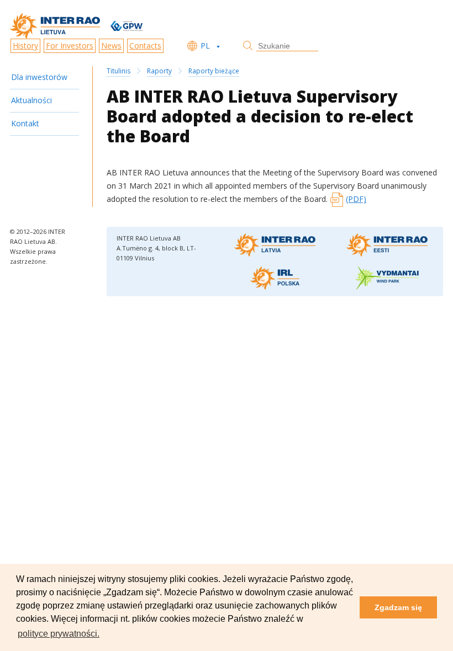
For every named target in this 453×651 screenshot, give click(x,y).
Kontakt (25, 123)
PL (205, 46)
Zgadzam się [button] (398, 607)
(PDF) (356, 199)
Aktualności (31, 100)
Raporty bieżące (213, 71)
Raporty (159, 71)
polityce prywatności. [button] (58, 633)
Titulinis (118, 71)
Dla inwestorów (39, 77)
